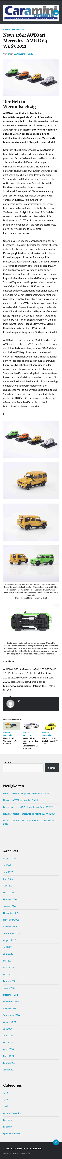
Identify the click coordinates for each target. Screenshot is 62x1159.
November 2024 (11, 1001)
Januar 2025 (9, 988)
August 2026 (9, 858)
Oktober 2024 (10, 1008)
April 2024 (8, 1049)
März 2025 (8, 974)
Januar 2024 (9, 1069)
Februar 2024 (10, 1062)
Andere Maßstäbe (14, 29)
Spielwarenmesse (11, 1133)
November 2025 (11, 919)
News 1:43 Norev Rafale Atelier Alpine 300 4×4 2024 (29, 813)
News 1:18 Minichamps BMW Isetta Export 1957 (27, 793)
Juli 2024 (7, 1028)
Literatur (7, 1119)
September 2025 (11, 933)
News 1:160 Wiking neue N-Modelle (21, 800)
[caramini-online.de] (31, 13)
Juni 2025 (8, 953)
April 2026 (8, 885)
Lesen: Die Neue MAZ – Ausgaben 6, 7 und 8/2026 (28, 807)
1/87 (5, 1106)
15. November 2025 (23, 53)
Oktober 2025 (10, 926)
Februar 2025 (10, 981)
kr (9, 53)
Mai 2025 (8, 960)
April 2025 (8, 967)
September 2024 (11, 1015)
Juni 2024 (8, 1035)
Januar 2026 (9, 906)
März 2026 (8, 892)
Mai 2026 (8, 878)
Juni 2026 (8, 872)
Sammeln (7, 1126)
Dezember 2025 (11, 912)
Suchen (7, 762)
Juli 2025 (7, 947)
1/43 (5, 1099)
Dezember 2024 (11, 994)
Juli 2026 (7, 865)
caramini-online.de (27, 1148)
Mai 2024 (8, 1042)
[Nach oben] (56, 1142)
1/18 (5, 1092)
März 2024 (8, 1056)
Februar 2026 (10, 899)
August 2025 (9, 940)
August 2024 (9, 1022)
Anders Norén (22, 1153)
